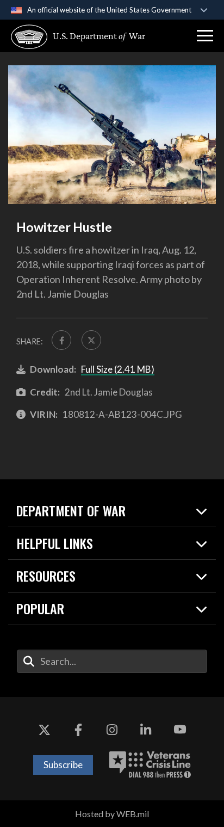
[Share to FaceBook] (61, 340)
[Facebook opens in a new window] (78, 729)
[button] (205, 36)
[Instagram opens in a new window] (112, 729)
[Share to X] (91, 340)
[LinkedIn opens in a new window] (145, 729)
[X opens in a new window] (44, 729)
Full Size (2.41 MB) (117, 369)
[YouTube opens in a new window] (180, 729)
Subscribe (63, 764)
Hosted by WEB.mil (112, 814)
